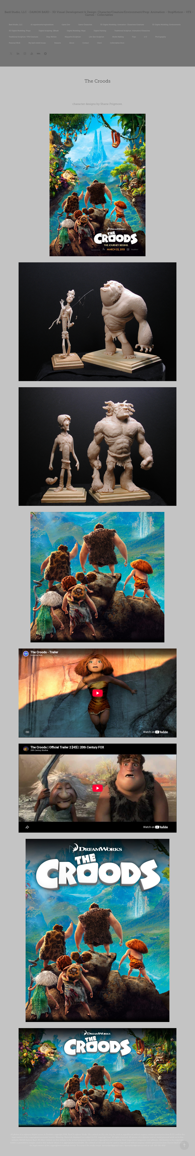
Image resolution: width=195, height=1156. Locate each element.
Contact (85, 43)
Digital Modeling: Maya (76, 31)
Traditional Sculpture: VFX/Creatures (23, 37)
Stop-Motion (51, 37)
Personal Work (14, 43)
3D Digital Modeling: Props (19, 31)
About (71, 43)
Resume (57, 43)
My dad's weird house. (37, 43)
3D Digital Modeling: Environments (166, 24)
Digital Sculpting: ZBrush (49, 31)
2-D (145, 37)
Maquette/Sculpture (73, 37)
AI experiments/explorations (42, 24)
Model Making (118, 37)
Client (99, 43)
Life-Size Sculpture (96, 37)
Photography (160, 37)
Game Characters (85, 24)
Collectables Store (117, 43)
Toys (134, 37)
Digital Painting (100, 31)
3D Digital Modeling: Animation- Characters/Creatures (122, 24)
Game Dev (66, 24)
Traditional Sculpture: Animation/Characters (132, 31)
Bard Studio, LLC (15, 24)
